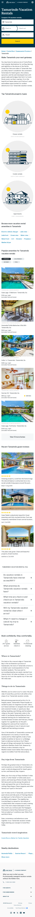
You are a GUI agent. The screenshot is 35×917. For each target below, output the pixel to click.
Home (3, 51)
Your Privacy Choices (20, 908)
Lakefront (4, 235)
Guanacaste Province (23, 51)
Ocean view (14, 235)
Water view (24, 235)
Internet (6, 262)
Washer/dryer (6, 242)
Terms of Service (17, 905)
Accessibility (10, 908)
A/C (12, 239)
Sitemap (20, 903)
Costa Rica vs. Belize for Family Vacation (15, 838)
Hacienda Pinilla (6, 853)
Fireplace (27, 239)
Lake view (23, 232)
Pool (16, 262)
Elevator (19, 239)
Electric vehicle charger (9, 232)
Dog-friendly (18, 258)
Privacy (30, 903)
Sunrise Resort (20, 853)
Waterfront (5, 239)
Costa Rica (10, 51)
